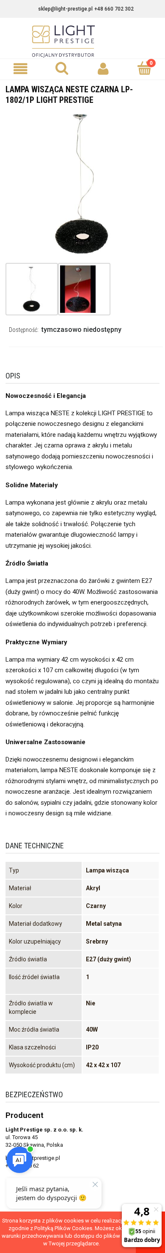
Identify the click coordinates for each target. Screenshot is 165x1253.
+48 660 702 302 (114, 9)
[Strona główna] (82, 41)
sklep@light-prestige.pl (65, 9)
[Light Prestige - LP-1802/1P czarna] (31, 289)
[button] (20, 69)
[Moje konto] (103, 69)
